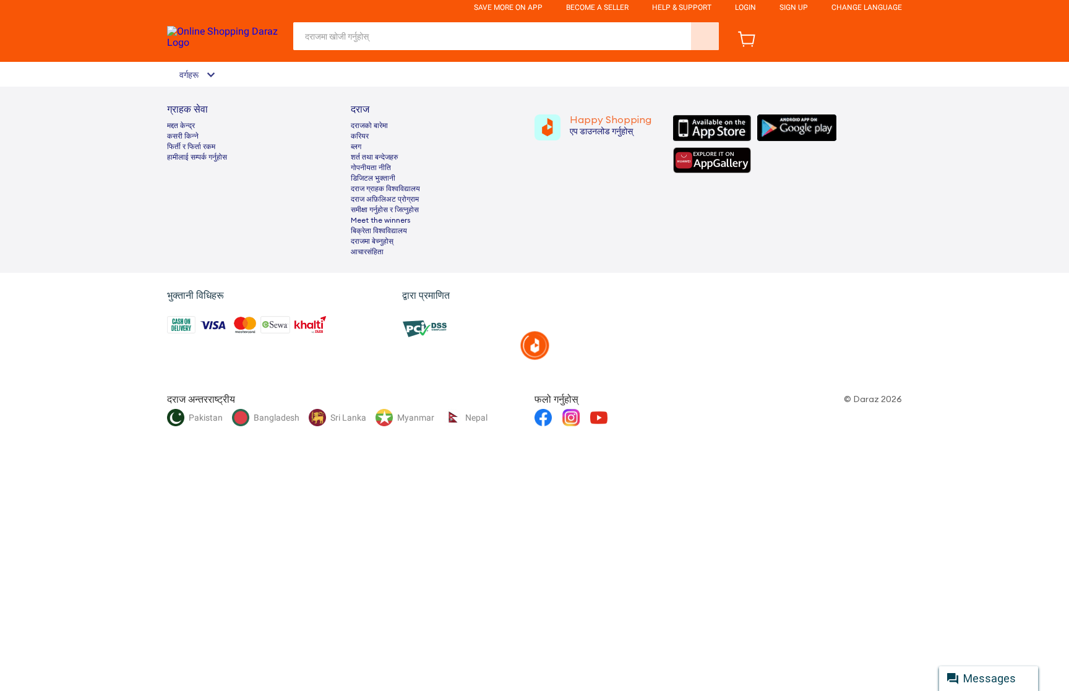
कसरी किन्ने (183, 136)
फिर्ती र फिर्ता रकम (191, 146)
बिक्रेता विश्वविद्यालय (379, 230)
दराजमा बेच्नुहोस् (372, 241)
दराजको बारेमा (369, 125)
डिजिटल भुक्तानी (373, 178)
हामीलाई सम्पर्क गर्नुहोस (197, 157)
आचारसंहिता (367, 251)
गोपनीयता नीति (371, 167)
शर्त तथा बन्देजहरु (374, 157)
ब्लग (356, 146)
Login (745, 7)
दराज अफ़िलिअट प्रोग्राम (385, 199)
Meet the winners (380, 220)
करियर (360, 136)
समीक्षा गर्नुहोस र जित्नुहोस (385, 209)
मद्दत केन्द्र (181, 125)
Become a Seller (597, 7)
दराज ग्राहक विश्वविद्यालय (385, 188)
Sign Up (793, 7)
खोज (705, 36)
